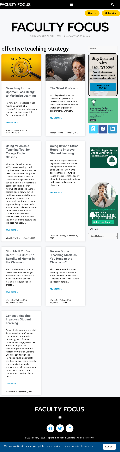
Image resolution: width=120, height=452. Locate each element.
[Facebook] (102, 129)
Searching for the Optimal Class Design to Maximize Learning (21, 92)
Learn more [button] (87, 446)
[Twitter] (60, 428)
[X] (93, 129)
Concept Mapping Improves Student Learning (18, 319)
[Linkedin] (69, 428)
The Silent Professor (64, 88)
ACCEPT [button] (109, 447)
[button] (71, 4)
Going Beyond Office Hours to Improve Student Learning (64, 149)
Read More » (12, 123)
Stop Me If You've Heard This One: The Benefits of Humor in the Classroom (20, 257)
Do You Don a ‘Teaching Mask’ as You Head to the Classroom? (63, 257)
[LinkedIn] (112, 129)
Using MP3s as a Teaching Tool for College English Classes (18, 151)
